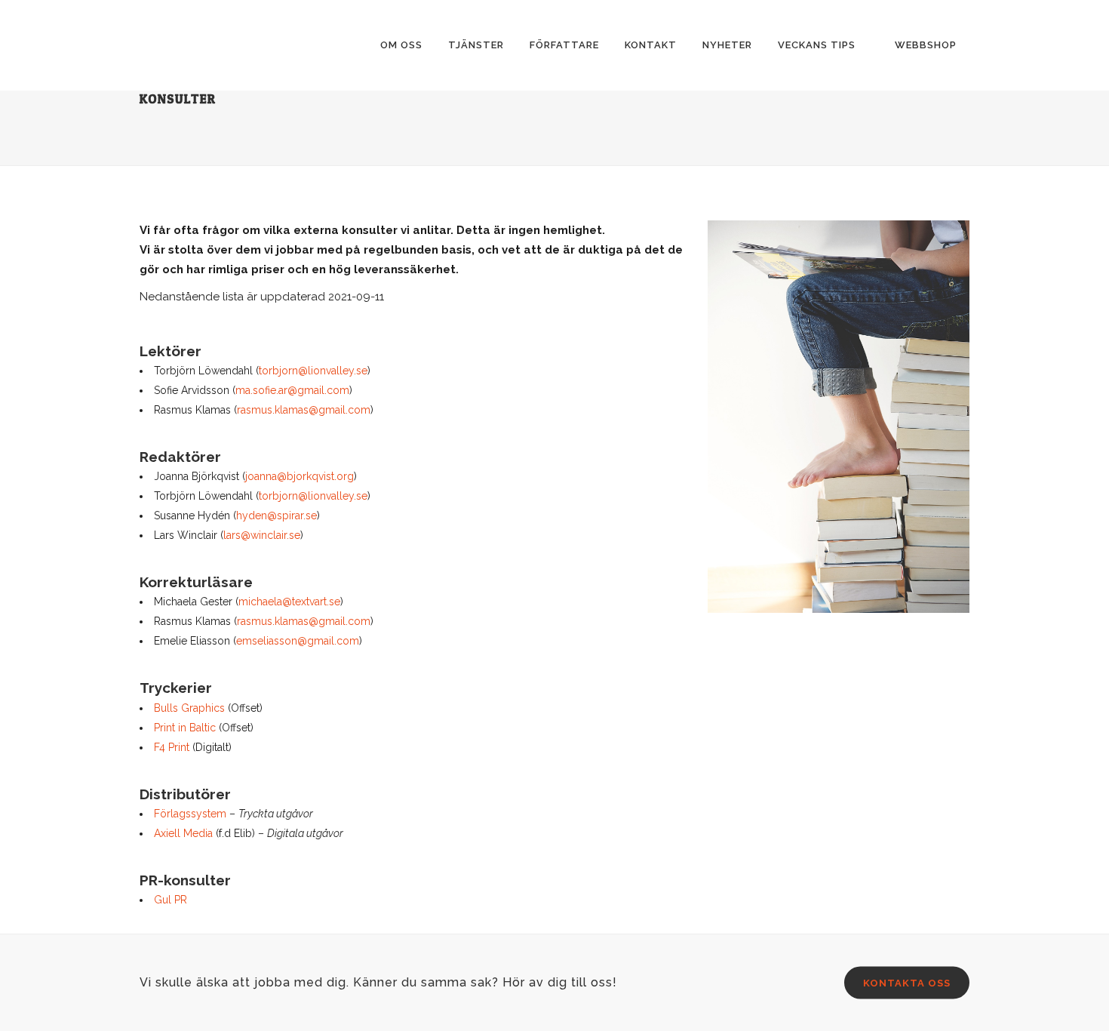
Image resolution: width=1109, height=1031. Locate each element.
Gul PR (170, 900)
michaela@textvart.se (289, 602)
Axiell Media (183, 833)
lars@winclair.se (261, 535)
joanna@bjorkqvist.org (299, 476)
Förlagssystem (190, 814)
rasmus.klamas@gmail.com (303, 410)
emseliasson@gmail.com (297, 641)
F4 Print (171, 747)
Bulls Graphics (189, 708)
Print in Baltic (185, 728)
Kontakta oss (907, 982)
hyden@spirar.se (276, 515)
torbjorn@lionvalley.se (313, 371)
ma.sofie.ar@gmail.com (292, 390)
